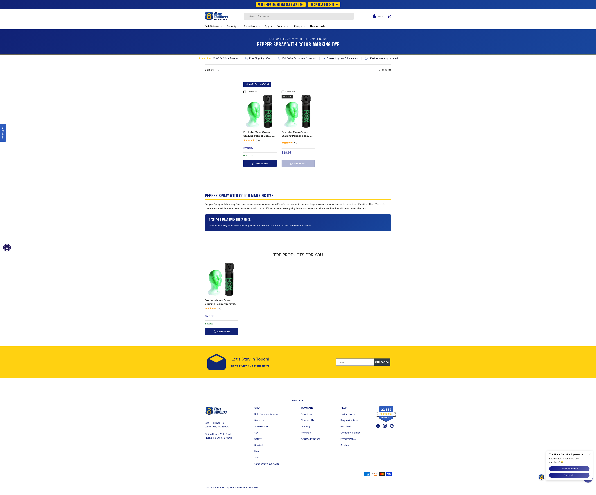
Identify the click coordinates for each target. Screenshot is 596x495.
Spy (256, 432)
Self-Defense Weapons (267, 414)
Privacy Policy (348, 438)
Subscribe (382, 362)
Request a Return (350, 420)
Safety (258, 438)
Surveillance (261, 426)
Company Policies (351, 432)
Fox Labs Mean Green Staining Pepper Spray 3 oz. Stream (258, 135)
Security (259, 420)
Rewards (306, 432)
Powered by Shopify (249, 487)
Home (271, 39)
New (256, 451)
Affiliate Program (310, 438)
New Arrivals (317, 26)
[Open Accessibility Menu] (7, 247)
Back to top (298, 400)
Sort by (209, 69)
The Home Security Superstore (225, 487)
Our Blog (306, 426)
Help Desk (346, 426)
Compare (252, 91)
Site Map (345, 445)
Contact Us (307, 420)
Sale (256, 457)
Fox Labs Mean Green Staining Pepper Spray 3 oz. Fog (296, 135)
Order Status (348, 414)
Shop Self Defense (322, 4)
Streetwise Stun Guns (266, 463)
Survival (258, 445)
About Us (306, 414)
